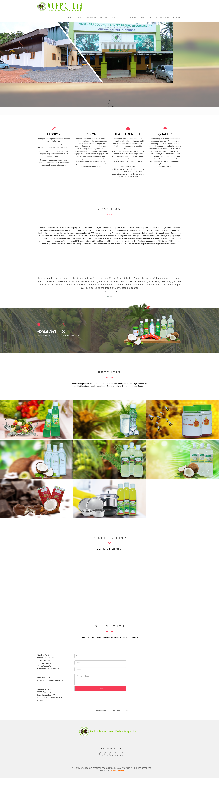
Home (70, 18)
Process (104, 18)
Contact (177, 18)
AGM (150, 18)
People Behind (162, 18)
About (80, 18)
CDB (142, 18)
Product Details (62, 404)
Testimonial (130, 18)
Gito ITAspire (117, 771)
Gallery (116, 18)
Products (91, 18)
